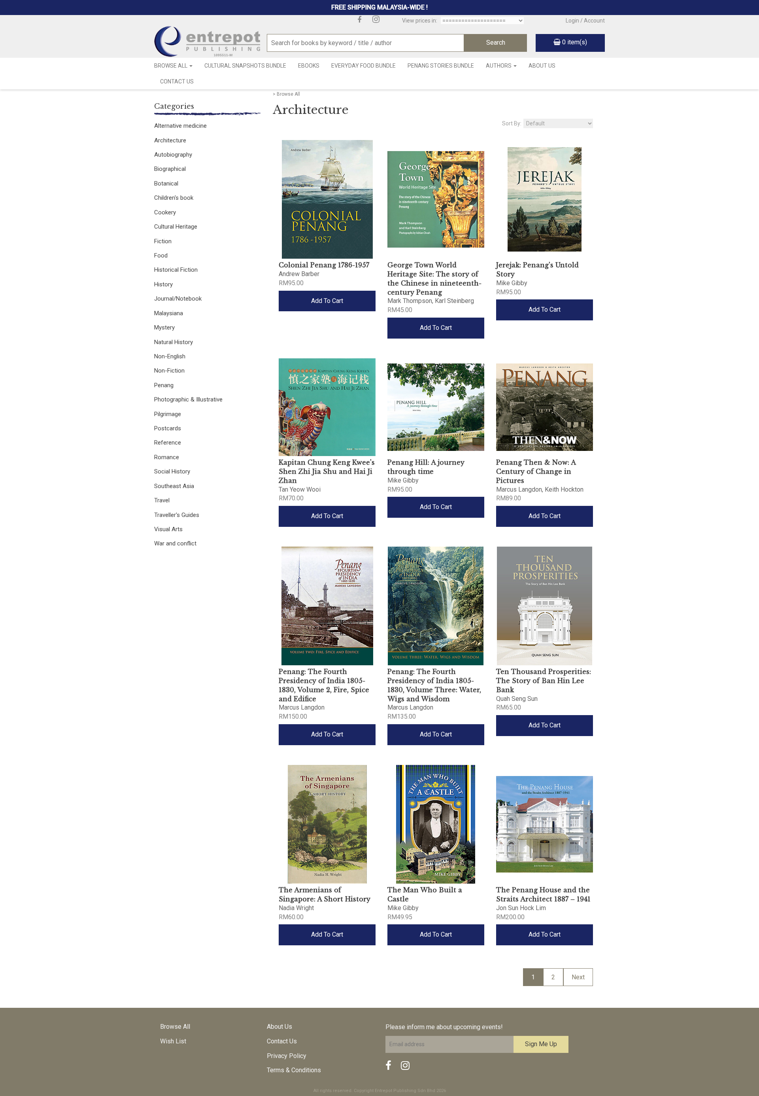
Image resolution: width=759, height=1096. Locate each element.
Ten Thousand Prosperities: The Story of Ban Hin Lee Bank (543, 681)
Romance (166, 457)
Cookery (165, 212)
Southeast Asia (174, 486)
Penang (164, 385)
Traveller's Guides (176, 515)
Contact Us (177, 81)
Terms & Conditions (294, 1070)
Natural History (173, 342)
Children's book (173, 197)
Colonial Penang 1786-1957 (324, 265)
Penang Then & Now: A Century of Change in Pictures (536, 471)
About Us (542, 65)
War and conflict (175, 543)
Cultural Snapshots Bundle (245, 65)
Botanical (166, 183)
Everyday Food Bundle (363, 65)
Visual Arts (168, 529)
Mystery (164, 327)
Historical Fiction (176, 269)
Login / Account (585, 20)
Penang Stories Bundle (441, 65)
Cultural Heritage (175, 226)
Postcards (167, 428)
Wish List (173, 1041)
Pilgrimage (167, 414)
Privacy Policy (286, 1056)
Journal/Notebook (178, 298)
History (163, 284)
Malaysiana (168, 313)
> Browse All (286, 94)
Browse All (171, 65)
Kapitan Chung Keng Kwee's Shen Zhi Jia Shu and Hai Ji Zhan (327, 471)
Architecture (170, 140)
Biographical (170, 168)
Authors (499, 65)
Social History (172, 471)
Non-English (169, 356)
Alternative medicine (180, 125)
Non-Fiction (169, 370)
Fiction (163, 241)
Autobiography (173, 154)
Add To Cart (327, 301)
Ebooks (308, 65)
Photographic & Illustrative (188, 399)
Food (161, 255)
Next (578, 977)
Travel (162, 500)
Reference (167, 442)
